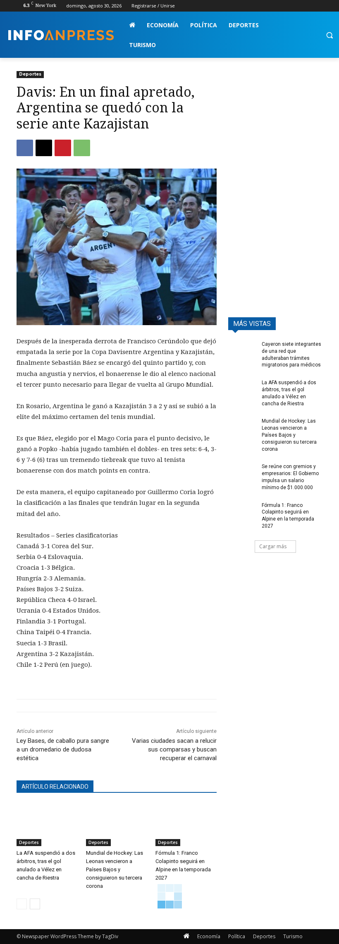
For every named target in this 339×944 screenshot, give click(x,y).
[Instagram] (283, 6)
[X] (295, 6)
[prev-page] (22, 904)
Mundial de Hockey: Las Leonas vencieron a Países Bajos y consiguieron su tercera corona (114, 869)
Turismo (293, 936)
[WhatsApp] (82, 148)
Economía (208, 936)
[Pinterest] (63, 148)
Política (236, 936)
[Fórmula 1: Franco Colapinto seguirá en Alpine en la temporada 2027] (186, 825)
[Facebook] (272, 6)
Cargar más (272, 546)
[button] (329, 35)
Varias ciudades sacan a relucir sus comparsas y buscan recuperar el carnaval (174, 749)
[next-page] (35, 904)
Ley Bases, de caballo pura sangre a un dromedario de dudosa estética (63, 749)
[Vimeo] (306, 6)
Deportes (30, 74)
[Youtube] (317, 6)
